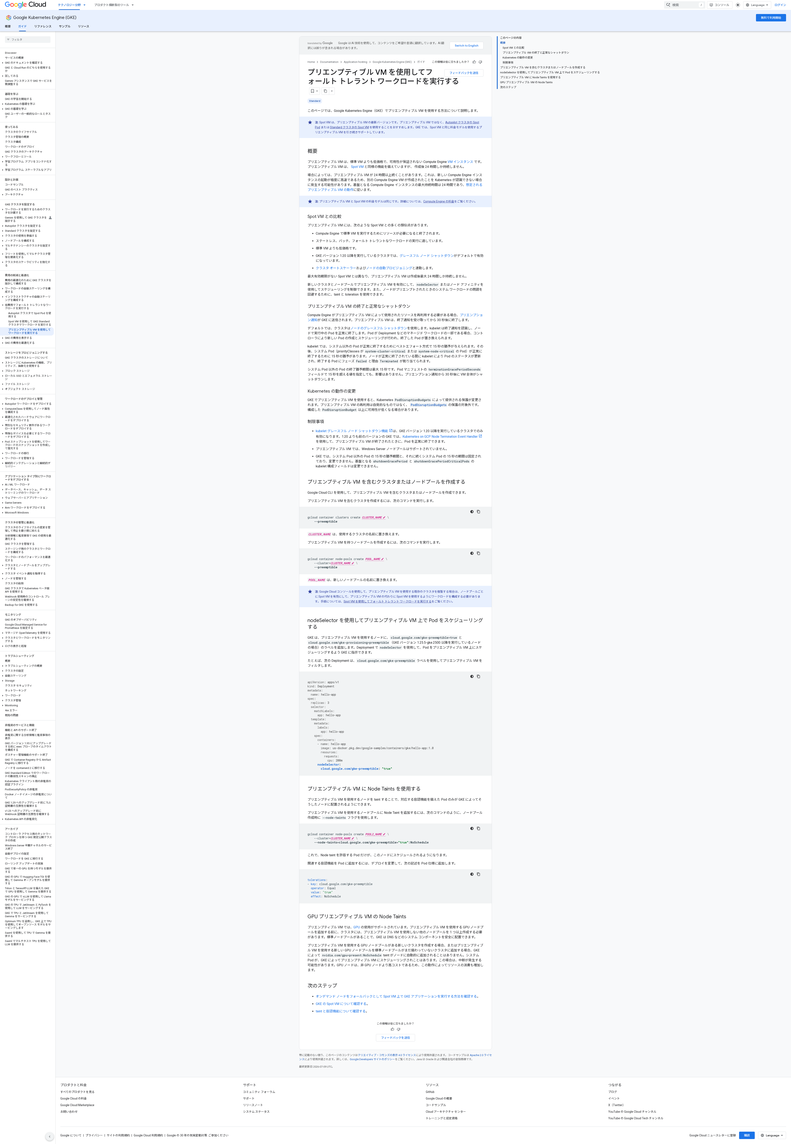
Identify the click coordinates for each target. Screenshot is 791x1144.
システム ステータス (256, 1111)
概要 (8, 26)
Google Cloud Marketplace (77, 1105)
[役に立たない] (480, 62)
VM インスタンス (460, 162)
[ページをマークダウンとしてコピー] (325, 91)
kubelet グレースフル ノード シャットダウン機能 (352, 431)
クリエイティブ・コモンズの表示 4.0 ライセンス (387, 1055)
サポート (249, 1098)
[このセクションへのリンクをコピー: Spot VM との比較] (345, 216)
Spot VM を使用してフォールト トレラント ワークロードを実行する (388, 601)
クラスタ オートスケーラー (336, 268)
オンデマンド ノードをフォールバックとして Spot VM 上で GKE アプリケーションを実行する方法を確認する (396, 996)
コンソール (722, 5)
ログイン (780, 5)
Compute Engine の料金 (438, 201)
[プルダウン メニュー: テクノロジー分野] (86, 5)
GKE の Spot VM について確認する (341, 1004)
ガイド (22, 26)
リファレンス (42, 26)
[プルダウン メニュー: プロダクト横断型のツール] (134, 5)
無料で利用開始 (771, 18)
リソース (83, 26)
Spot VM (357, 167)
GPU (356, 927)
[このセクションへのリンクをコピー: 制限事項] (328, 422)
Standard (314, 100)
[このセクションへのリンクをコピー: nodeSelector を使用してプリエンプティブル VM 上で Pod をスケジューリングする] (321, 627)
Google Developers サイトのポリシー (372, 1059)
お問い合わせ (69, 1111)
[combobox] (684, 5)
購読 (747, 1135)
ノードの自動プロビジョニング (389, 268)
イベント (614, 1098)
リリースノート (253, 1105)
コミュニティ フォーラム (259, 1092)
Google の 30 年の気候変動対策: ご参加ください (197, 1135)
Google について (71, 1135)
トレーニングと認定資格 (442, 1118)
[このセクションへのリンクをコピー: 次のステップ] (341, 986)
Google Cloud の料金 (73, 1098)
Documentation (329, 61)
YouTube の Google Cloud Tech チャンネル (635, 1118)
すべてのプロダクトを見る (77, 1092)
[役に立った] (474, 62)
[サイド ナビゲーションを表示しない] (50, 1136)
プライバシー (94, 1135)
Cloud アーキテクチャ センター (446, 1111)
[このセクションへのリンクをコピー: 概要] (321, 151)
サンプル (64, 26)
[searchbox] (27, 39)
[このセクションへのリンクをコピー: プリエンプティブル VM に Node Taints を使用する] (425, 789)
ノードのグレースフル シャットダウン (378, 328)
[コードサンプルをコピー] (478, 511)
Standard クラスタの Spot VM (349, 127)
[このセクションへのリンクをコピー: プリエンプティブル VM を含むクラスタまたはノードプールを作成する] (469, 482)
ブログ (612, 1092)
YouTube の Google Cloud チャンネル (632, 1111)
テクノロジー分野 (69, 5)
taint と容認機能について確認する (341, 1011)
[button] (27, 62)
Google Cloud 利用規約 (148, 1135)
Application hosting (355, 61)
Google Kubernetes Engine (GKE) (44, 17)
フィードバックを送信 (463, 73)
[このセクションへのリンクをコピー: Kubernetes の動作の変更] (360, 391)
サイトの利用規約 (118, 1135)
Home (311, 61)
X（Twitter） (616, 1105)
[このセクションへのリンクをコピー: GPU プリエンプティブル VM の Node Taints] (410, 917)
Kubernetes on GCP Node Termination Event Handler (440, 437)
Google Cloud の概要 (439, 1098)
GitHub (430, 1092)
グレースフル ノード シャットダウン (427, 256)
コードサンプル (436, 1105)
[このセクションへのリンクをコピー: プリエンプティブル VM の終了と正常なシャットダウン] (414, 306)
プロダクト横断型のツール (111, 5)
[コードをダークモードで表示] (472, 511)
